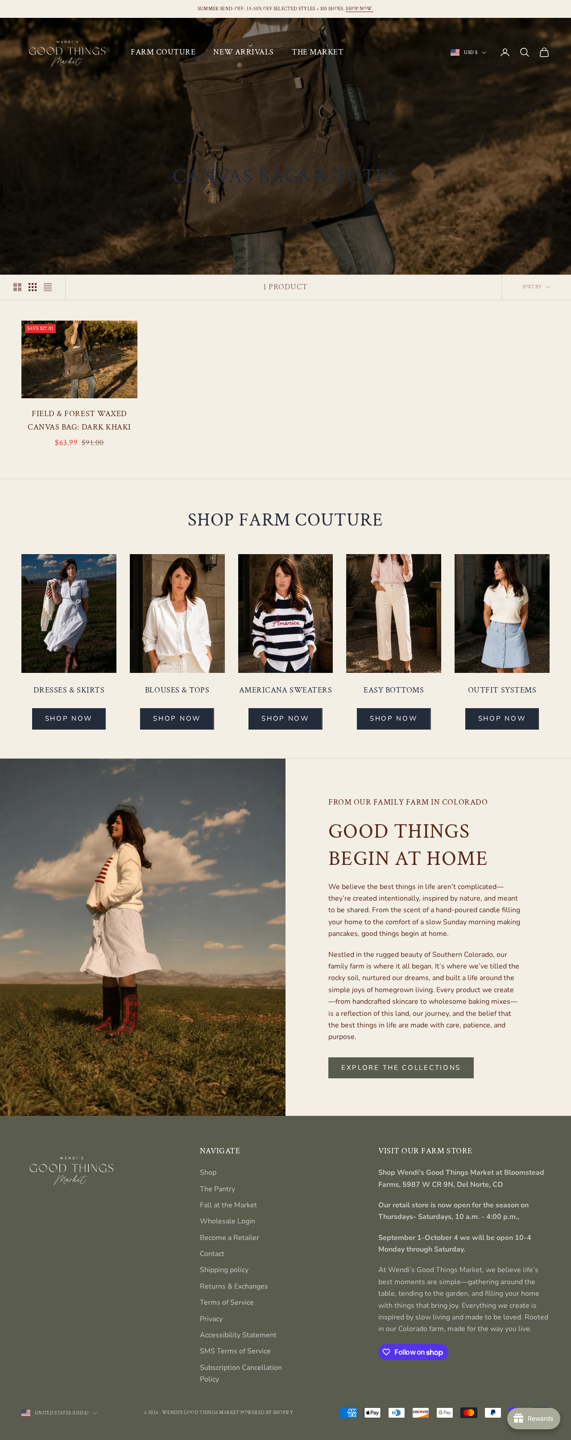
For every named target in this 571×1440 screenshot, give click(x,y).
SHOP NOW (69, 718)
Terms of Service (227, 1302)
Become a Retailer (229, 1238)
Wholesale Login (227, 1221)
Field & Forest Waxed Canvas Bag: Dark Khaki (79, 421)
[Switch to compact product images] (48, 287)
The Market (317, 52)
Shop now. (359, 9)
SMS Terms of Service (235, 1351)
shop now (394, 718)
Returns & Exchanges (234, 1286)
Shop (208, 1172)
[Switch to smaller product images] (33, 287)
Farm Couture (163, 52)
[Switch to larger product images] (17, 287)
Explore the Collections (401, 1067)
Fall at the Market (228, 1205)
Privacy (211, 1319)
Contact (212, 1254)
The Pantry (217, 1189)
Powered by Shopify (266, 1413)
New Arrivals (243, 52)
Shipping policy (224, 1270)
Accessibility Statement (238, 1335)
